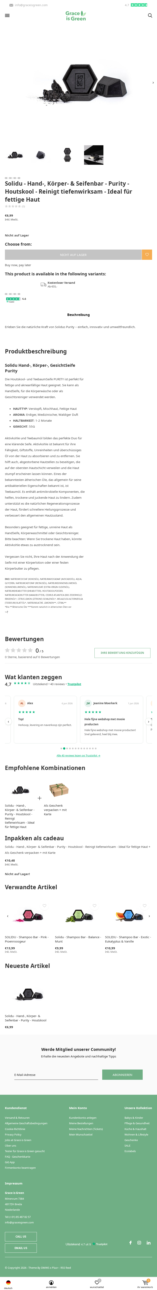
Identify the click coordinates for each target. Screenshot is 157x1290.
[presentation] (153, 83)
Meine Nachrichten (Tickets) (86, 1129)
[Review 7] (78, 748)
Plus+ (55, 1268)
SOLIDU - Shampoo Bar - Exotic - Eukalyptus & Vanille (128, 939)
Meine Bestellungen (81, 1123)
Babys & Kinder (133, 1118)
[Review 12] (93, 748)
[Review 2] (64, 748)
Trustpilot (74, 684)
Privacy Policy (13, 1134)
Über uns (10, 1145)
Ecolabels (130, 1151)
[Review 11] (90, 748)
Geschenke (131, 1140)
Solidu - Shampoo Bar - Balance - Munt (78, 939)
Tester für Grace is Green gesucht (25, 1151)
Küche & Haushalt (135, 1129)
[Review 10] (87, 748)
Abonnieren (122, 1075)
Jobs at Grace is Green (18, 1140)
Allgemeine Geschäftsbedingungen (26, 1123)
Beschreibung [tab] (78, 314)
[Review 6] (75, 748)
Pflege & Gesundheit (137, 1123)
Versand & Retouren (17, 1118)
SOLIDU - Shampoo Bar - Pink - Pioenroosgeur (27, 939)
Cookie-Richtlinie (15, 1129)
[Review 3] (67, 748)
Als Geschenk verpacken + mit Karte (55, 809)
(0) (23, 206)
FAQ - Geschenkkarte (17, 1156)
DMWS (45, 1268)
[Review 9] (84, 748)
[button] (8, 16)
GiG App (10, 1162)
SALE (127, 1145)
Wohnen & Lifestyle (136, 1134)
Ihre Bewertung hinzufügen (122, 653)
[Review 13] (95, 748)
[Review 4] (70, 748)
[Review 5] (73, 748)
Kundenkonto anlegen (82, 1118)
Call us (21, 1236)
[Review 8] (81, 748)
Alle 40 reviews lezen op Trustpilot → (78, 755)
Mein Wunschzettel (80, 1134)
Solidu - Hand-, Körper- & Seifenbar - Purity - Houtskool (25, 1018)
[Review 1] (61, 748)
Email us (21, 1248)
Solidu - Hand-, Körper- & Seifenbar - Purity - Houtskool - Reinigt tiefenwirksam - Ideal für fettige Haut (20, 816)
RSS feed (66, 1268)
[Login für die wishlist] (147, 255)
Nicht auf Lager (73, 255)
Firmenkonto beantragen (20, 1168)
